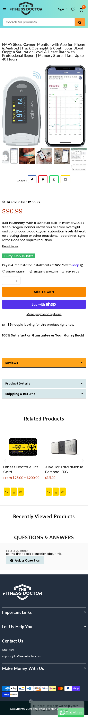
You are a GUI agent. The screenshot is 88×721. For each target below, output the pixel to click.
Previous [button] (5, 99)
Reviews (11, 363)
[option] (44, 106)
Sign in (62, 9)
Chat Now (8, 649)
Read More (10, 246)
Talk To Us (72, 272)
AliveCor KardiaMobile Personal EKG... (64, 469)
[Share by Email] (65, 179)
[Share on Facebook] (32, 179)
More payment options (44, 314)
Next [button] (83, 99)
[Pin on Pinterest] (42, 179)
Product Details (17, 383)
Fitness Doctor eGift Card (20, 469)
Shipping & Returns (46, 272)
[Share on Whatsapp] (54, 179)
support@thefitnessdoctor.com (21, 656)
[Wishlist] (73, 9)
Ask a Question (27, 560)
